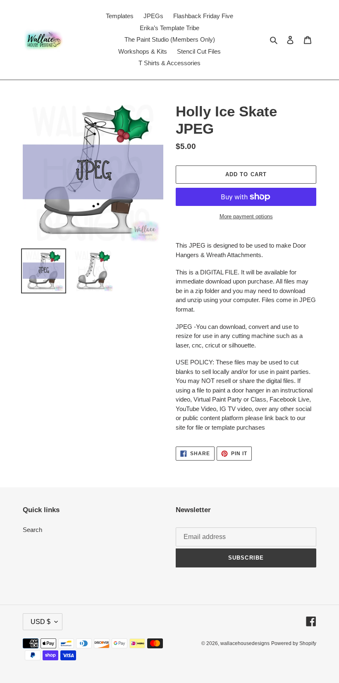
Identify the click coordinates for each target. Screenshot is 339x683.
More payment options (246, 216)
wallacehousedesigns (245, 643)
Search (32, 529)
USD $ (40, 621)
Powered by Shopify (293, 643)
